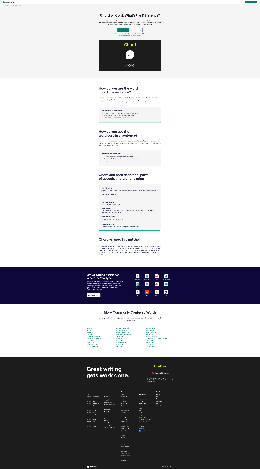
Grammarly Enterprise (108, 402)
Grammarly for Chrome (92, 405)
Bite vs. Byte (149, 334)
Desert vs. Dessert (121, 338)
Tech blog (106, 420)
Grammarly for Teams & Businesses (109, 399)
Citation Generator (125, 405)
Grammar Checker (125, 394)
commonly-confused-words (11, 5)
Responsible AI (142, 401)
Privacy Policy (142, 33)
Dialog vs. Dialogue (151, 346)
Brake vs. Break (120, 344)
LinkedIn (159, 405)
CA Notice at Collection (136, 35)
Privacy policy (141, 415)
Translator (123, 412)
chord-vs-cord (22, 5)
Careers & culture (142, 403)
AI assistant (106, 407)
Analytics (123, 435)
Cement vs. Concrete (122, 332)
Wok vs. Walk (90, 330)
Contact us (158, 396)
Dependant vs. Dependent (124, 334)
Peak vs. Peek (120, 340)
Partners (140, 410)
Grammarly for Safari (91, 408)
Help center (158, 394)
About (140, 396)
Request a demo (233, 2)
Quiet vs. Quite (150, 340)
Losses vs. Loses (150, 328)
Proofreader (124, 460)
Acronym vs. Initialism (93, 336)
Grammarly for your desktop (93, 396)
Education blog (107, 422)
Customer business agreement (145, 419)
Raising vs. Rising (151, 332)
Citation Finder (124, 442)
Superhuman (143, 394)
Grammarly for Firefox (91, 410)
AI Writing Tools (124, 417)
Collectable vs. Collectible (94, 338)
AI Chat (123, 414)
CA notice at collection (143, 421)
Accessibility (141, 426)
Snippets (123, 433)
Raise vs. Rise (150, 330)
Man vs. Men (90, 334)
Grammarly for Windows (92, 399)
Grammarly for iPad (91, 424)
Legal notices (141, 428)
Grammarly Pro (107, 396)
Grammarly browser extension (93, 403)
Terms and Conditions (132, 33)
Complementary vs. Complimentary (156, 338)
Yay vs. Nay (119, 336)
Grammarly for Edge (91, 412)
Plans (105, 394)
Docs (88, 394)
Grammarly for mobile (91, 419)
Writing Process (107, 416)
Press (140, 406)
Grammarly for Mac (91, 401)
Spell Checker (124, 451)
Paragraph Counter (125, 426)
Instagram (159, 401)
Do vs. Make (90, 340)
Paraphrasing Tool (125, 410)
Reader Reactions (125, 446)
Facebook (159, 399)
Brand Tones (123, 437)
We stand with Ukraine (143, 399)
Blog (105, 418)
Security (140, 424)
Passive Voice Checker (126, 458)
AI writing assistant (108, 413)
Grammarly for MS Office (92, 414)
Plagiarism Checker (125, 396)
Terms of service (142, 417)
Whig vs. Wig (90, 328)
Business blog (107, 425)
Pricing (42, 2)
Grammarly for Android (91, 426)
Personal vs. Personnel (93, 344)
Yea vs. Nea (90, 332)
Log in (241, 2)
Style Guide (123, 430)
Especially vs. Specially (123, 328)
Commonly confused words (109, 427)
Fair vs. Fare (119, 346)
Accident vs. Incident (93, 346)
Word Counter (124, 421)
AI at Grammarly (107, 409)
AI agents (123, 399)
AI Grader (123, 444)
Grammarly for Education (109, 404)
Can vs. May (149, 344)
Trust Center (141, 412)
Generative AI (107, 411)
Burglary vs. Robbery (152, 336)
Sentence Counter (125, 428)
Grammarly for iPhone (91, 421)
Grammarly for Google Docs (92, 417)
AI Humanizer (124, 403)
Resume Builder (124, 448)
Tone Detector (124, 419)
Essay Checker (124, 408)
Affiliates (140, 408)
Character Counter (125, 424)
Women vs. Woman (121, 330)
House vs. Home (91, 342)
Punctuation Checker (125, 455)
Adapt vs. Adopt (121, 342)
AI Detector (123, 401)
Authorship (123, 439)
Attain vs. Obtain (151, 342)
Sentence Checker (125, 453)
